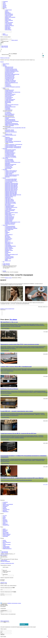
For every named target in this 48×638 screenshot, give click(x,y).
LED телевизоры (8, 140)
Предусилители (8, 96)
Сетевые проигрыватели (10, 99)
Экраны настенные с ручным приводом (13, 146)
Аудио (4, 87)
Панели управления (9, 248)
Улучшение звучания (9, 257)
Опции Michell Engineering (10, 246)
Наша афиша (7, 28)
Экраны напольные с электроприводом (13, 141)
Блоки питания (8, 105)
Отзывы (6, 21)
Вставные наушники (9, 151)
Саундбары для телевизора (10, 80)
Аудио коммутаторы (9, 229)
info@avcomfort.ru (4, 554)
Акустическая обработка (10, 226)
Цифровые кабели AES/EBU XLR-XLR (13, 194)
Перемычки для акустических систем (12, 221)
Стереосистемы (8, 85)
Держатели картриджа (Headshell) (12, 121)
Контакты (5, 7)
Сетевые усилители (9, 90)
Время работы (8, 12)
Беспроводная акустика (10, 72)
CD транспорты (8, 98)
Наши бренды (8, 27)
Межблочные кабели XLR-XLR (11, 184)
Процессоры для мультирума (11, 131)
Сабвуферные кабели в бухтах (11, 207)
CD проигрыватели (9, 97)
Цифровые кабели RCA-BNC (11, 192)
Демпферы (7, 232)
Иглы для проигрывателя (10, 120)
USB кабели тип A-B (9, 200)
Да (9, 55)
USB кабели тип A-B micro (10, 203)
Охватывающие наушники (10, 149)
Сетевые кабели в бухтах (10, 209)
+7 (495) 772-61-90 (4, 47)
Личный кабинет (6, 547)
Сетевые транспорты (9, 100)
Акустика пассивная (9, 160)
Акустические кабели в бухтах (11, 181)
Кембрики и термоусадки (10, 222)
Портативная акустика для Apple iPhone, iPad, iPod (15, 127)
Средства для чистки (9, 256)
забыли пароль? (15, 40)
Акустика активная (9, 159)
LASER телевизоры (9, 142)
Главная (4, 270)
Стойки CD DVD (8, 173)
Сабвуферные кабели (9, 206)
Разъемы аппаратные (9, 218)
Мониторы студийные (9, 161)
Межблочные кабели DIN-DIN (11, 185)
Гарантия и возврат (9, 15)
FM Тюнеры (7, 107)
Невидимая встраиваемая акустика (12, 74)
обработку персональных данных (14, 603)
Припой (6, 251)
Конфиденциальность (9, 25)
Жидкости (7, 235)
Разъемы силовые (8, 220)
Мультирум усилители (9, 130)
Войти (4, 33)
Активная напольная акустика (11, 70)
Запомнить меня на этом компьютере (8, 614)
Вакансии (7, 11)
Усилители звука (8, 166)
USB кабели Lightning (9, 199)
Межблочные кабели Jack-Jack (11, 188)
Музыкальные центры (9, 89)
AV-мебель (5, 169)
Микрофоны (7, 163)
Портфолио (5, 506)
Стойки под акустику (9, 172)
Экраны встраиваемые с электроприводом (13, 144)
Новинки (7, 18)
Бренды (4, 63)
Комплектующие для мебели (11, 175)
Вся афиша (13, 319)
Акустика (5, 65)
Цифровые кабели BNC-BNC (11, 193)
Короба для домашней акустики (11, 82)
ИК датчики (7, 236)
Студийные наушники (9, 153)
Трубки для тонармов (9, 125)
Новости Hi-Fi (8, 19)
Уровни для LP (8, 258)
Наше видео (7, 26)
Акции (4, 64)
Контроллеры (8, 239)
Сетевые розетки (8, 215)
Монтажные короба (9, 242)
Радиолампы (7, 255)
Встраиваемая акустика (10, 75)
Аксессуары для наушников (10, 156)
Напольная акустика (9, 66)
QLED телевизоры (9, 138)
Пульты (6, 253)
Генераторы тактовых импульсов (11, 104)
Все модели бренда (5, 328)
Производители (6, 524)
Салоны (4, 503)
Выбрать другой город (4, 57)
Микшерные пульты (9, 165)
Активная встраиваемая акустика (11, 71)
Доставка (4, 5)
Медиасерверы (8, 102)
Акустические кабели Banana (11, 178)
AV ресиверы (7, 111)
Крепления (7, 176)
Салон (4, 2)
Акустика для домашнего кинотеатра (12, 86)
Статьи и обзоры (8, 24)
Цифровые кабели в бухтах (10, 195)
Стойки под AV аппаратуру (10, 171)
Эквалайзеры (7, 108)
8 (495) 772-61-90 (6, 264)
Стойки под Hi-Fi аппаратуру (11, 170)
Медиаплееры (8, 101)
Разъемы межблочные (9, 217)
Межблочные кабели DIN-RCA (11, 186)
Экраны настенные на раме (10, 145)
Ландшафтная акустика (9, 77)
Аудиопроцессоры (8, 167)
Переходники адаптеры (10, 224)
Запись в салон (8, 16)
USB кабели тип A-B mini (10, 202)
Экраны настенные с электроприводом (13, 147)
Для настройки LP (8, 234)
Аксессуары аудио (8, 109)
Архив (6, 10)
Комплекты (5, 520)
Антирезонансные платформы (11, 228)
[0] (1, 49)
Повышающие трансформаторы (11, 123)
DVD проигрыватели (9, 115)
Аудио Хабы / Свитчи (9, 129)
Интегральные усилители (10, 94)
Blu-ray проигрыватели (9, 114)
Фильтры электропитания (10, 106)
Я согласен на (11, 603)
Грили (6, 231)
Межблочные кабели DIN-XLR (11, 187)
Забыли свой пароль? (4, 620)
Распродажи (5, 523)
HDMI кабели (8, 197)
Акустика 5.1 (7, 84)
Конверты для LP (8, 238)
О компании (5, 1)
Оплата (4, 4)
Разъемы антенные (9, 219)
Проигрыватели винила (10, 117)
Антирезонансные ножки (10, 227)
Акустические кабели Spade (10, 180)
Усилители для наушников (10, 155)
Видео (4, 136)
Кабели (4, 177)
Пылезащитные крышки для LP (11, 254)
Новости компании (9, 20)
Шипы (6, 259)
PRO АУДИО (5, 158)
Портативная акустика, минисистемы (12, 92)
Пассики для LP (8, 249)
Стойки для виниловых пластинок (12, 174)
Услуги (4, 3)
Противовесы (8, 252)
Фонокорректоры (8, 122)
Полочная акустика (9, 67)
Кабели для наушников (9, 210)
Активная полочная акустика (11, 68)
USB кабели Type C (9, 198)
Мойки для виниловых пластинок (12, 124)
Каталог (2, 61)
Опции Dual (7, 243)
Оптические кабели (9, 196)
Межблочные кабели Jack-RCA (11, 189)
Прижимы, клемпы (9, 250)
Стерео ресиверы (8, 93)
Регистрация (5, 34)
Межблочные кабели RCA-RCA (11, 183)
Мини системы (8, 168)
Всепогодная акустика (9, 76)
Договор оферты (3, 560)
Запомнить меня (5, 41)
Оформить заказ (3, 582)
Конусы (6, 240)
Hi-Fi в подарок (8, 29)
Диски (6, 233)
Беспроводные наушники (10, 152)
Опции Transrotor (8, 247)
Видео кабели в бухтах (9, 205)
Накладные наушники (9, 150)
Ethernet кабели (8, 213)
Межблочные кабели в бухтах (11, 190)
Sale (3, 261)
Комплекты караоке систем (10, 134)
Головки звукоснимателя (10, 119)
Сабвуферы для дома (9, 79)
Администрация (8, 9)
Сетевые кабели (8, 208)
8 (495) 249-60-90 (6, 263)
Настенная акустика (9, 73)
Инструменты (8, 237)
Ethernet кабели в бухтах (10, 214)
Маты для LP (7, 241)
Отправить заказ (4, 604)
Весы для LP (7, 230)
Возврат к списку (8, 277)
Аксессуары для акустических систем (12, 162)
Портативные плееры (9, 154)
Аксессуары (5, 225)
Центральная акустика (9, 78)
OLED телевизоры (9, 139)
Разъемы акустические (9, 216)
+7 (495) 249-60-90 (4, 551)
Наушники (5, 148)
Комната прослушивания (10, 17)
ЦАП (6, 103)
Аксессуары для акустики (10, 81)
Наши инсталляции (9, 22)
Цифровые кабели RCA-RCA (11, 191)
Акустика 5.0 (7, 83)
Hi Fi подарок (5, 532)
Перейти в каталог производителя (7, 308)
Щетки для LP (8, 260)
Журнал (4, 6)
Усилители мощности (9, 95)
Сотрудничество (8, 23)
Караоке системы (8, 133)
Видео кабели (8, 204)
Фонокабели (7, 211)
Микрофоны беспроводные (10, 164)
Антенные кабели (8, 182)
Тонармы (7, 118)
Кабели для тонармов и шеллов (11, 212)
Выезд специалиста (7, 542)
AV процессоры (8, 112)
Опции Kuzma (8, 244)
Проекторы (7, 137)
